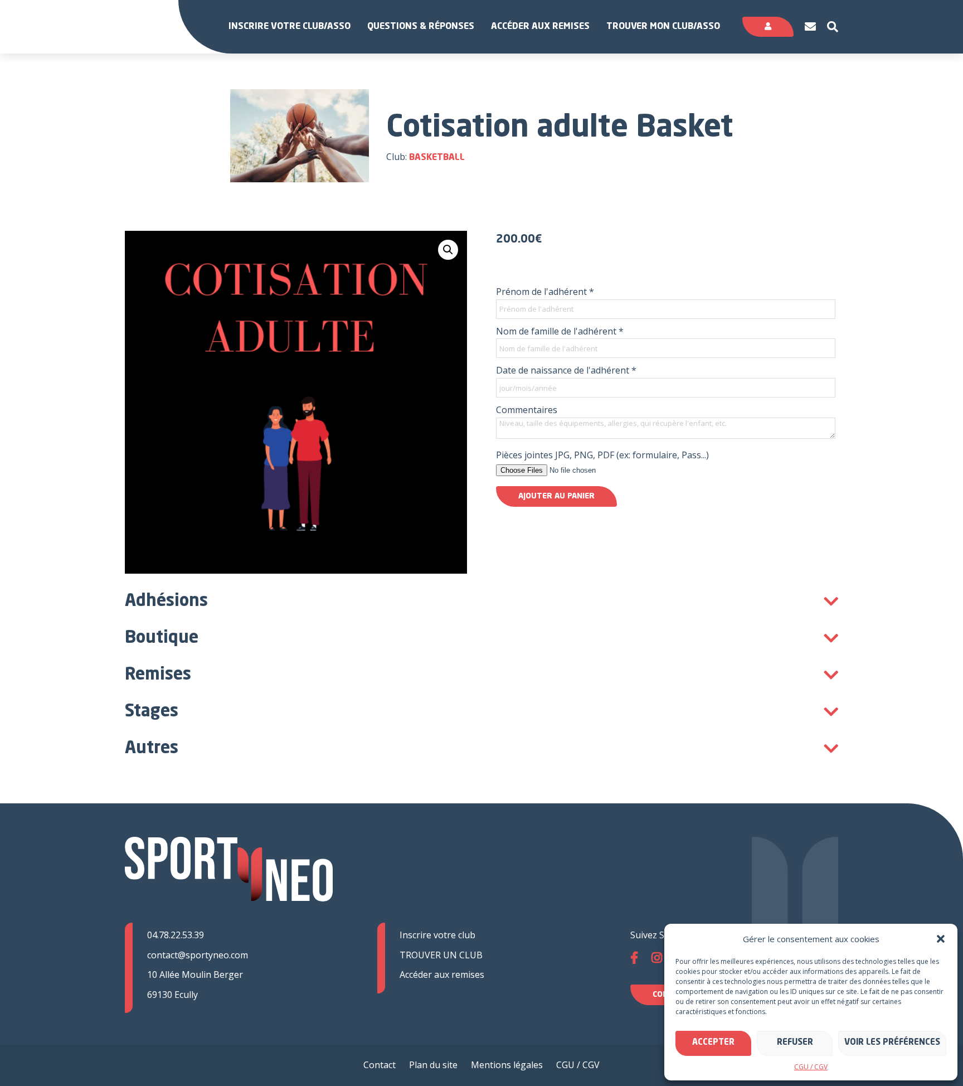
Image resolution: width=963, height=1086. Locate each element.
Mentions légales (507, 1065)
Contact (379, 1065)
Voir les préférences (892, 1043)
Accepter (713, 1043)
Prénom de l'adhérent (545, 291)
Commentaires (526, 410)
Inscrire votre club (437, 935)
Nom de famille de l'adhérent (560, 331)
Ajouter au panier (556, 496)
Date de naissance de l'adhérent (566, 370)
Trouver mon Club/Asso (663, 26)
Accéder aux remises (540, 26)
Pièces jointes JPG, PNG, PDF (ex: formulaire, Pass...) (602, 455)
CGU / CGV (811, 1067)
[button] (940, 938)
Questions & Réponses (420, 26)
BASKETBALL (437, 157)
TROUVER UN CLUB (441, 955)
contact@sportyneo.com (197, 955)
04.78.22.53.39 (175, 935)
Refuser (795, 1043)
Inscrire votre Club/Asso (289, 26)
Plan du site (433, 1065)
